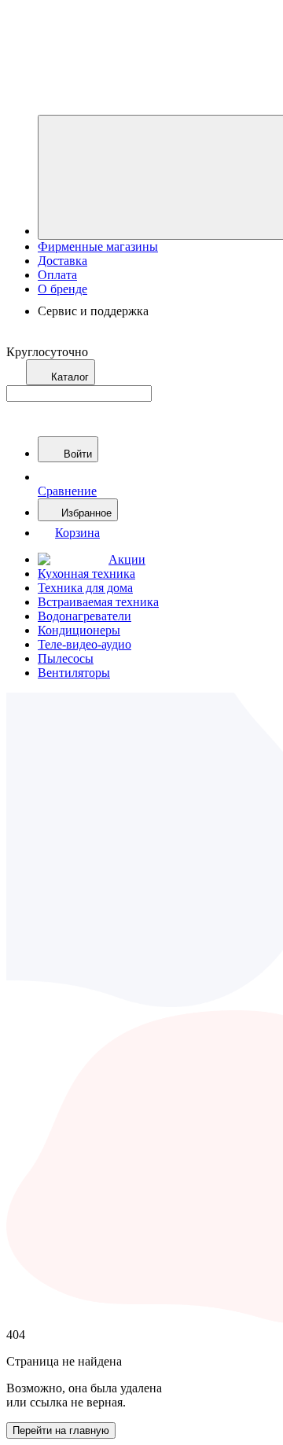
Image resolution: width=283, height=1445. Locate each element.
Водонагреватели (84, 616)
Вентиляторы (74, 672)
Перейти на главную (61, 1430)
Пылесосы (66, 658)
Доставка (62, 260)
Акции (126, 559)
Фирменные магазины (98, 246)
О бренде (62, 289)
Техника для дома (85, 587)
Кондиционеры (79, 630)
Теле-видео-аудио (84, 644)
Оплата (57, 274)
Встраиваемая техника (98, 602)
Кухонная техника (86, 573)
